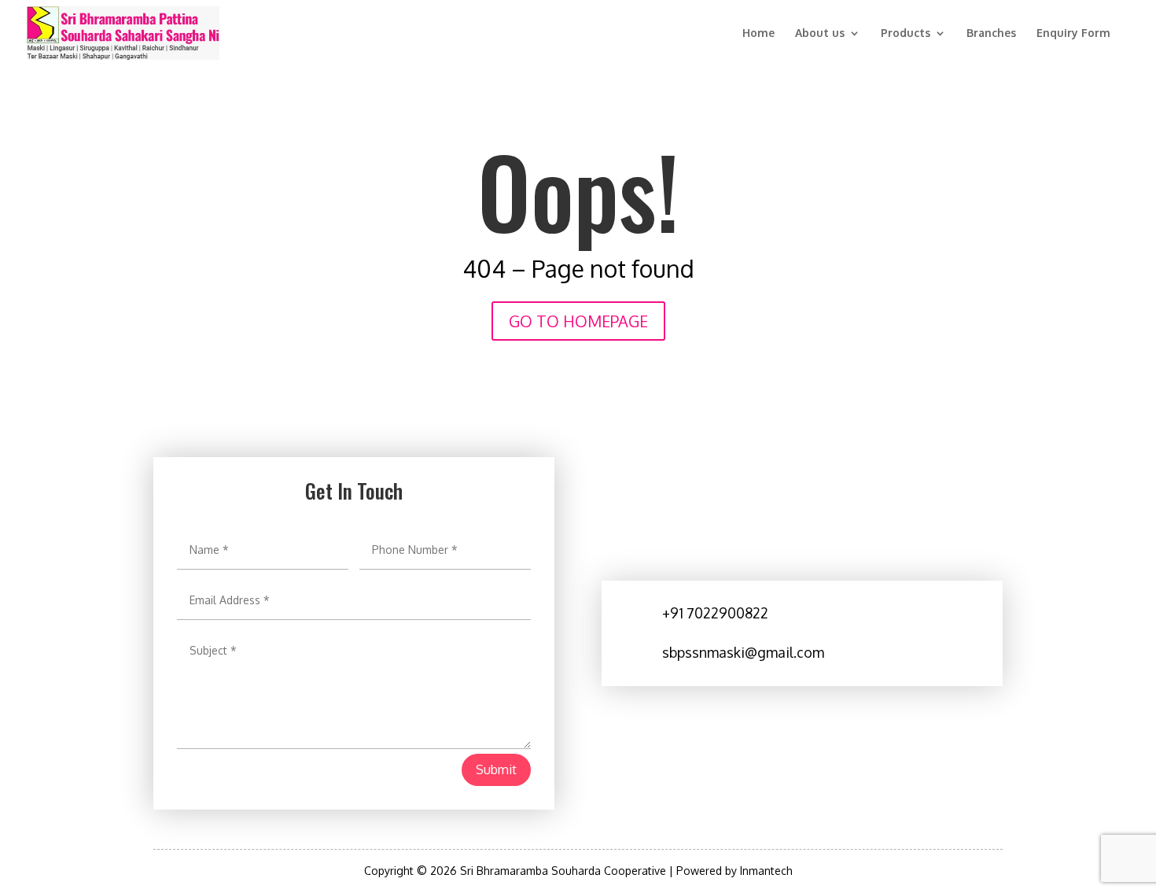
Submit (496, 769)
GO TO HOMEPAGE (578, 321)
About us (820, 33)
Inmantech (766, 870)
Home (758, 33)
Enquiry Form (1073, 33)
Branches (991, 33)
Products (905, 33)
